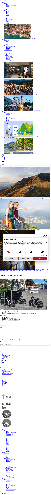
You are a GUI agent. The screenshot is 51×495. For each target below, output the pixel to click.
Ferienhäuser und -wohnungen (11, 5)
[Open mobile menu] (3, 161)
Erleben (3, 39)
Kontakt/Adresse (3, 325)
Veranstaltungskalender (10, 477)
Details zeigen (42, 255)
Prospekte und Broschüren (10, 118)
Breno (7, 12)
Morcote (7, 20)
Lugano (7, 451)
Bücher (7, 120)
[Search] (10, 166)
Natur (7, 41)
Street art (7, 49)
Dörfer (5, 10)
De (4, 493)
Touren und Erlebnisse (7, 55)
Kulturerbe (8, 48)
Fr (4, 159)
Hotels (7, 4)
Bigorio (7, 11)
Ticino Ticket (8, 488)
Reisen (3, 111)
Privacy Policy (4, 383)
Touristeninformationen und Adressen (12, 113)
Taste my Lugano (9, 53)
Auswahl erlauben (25, 258)
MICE (3, 154)
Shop (3, 164)
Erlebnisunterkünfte (9, 9)
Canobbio (7, 14)
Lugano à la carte (9, 116)
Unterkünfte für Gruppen (6, 364)
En (4, 158)
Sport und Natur (6, 40)
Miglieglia (8, 18)
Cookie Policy (4, 384)
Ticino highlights (9, 60)
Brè (7, 13)
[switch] (19, 252)
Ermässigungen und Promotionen (7, 373)
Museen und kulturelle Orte (10, 46)
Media (3, 380)
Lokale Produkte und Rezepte (11, 54)
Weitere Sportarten (9, 44)
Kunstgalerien (8, 47)
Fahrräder (7, 455)
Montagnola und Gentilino (10, 19)
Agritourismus (4, 365)
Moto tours (8, 59)
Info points (4, 370)
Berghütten (8, 8)
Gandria (7, 444)
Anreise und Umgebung (6, 371)
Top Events (8, 476)
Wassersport (8, 43)
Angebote (3, 155)
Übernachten (4, 2)
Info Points (8, 114)
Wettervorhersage (9, 117)
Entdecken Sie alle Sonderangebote (11, 489)
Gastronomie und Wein (8, 50)
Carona (7, 15)
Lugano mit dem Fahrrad (10, 490)
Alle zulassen (40, 258)
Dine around (8, 52)
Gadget (7, 119)
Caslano (7, 443)
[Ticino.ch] (6, 400)
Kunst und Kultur (7, 45)
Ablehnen (11, 258)
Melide (7, 17)
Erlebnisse (8, 58)
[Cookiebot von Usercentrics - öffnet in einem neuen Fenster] (42, 236)
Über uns (3, 379)
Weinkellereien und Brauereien (11, 464)
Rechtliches (4, 381)
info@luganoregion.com (4, 349)
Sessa (7, 22)
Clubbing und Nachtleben (10, 475)
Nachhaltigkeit (4, 382)
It (4, 157)
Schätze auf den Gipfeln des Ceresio (12, 473)
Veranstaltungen (4, 61)
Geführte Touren (9, 56)
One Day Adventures (9, 57)
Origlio (7, 21)
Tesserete (7, 23)
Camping (7, 6)
